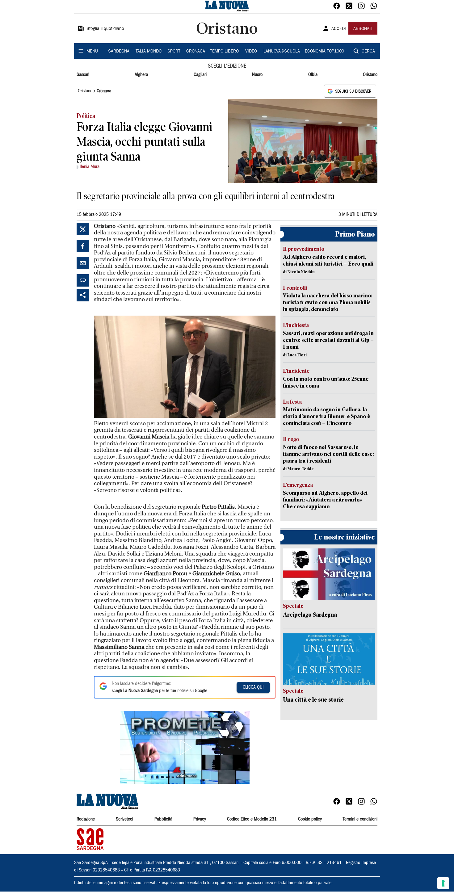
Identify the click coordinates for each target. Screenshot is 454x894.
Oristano (370, 75)
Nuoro (257, 75)
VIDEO (251, 51)
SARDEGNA (118, 51)
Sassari (83, 75)
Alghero (141, 75)
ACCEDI (338, 29)
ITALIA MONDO (148, 51)
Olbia (312, 75)
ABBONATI (362, 29)
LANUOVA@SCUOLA (281, 51)
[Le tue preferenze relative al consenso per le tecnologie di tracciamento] (443, 883)
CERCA (368, 51)
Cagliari (200, 75)
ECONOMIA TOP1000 (324, 51)
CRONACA (195, 51)
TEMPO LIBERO (224, 51)
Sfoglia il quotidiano (105, 29)
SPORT (173, 51)
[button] (185, 747)
